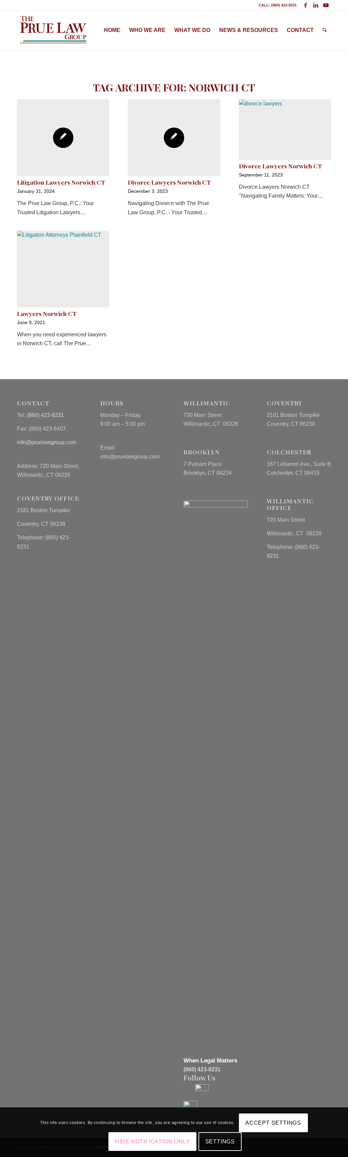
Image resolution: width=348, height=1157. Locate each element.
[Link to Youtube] (326, 5)
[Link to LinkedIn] (315, 5)
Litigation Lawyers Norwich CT (61, 182)
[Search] (324, 30)
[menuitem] (112, 30)
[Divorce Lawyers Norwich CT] (174, 137)
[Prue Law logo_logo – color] (53, 30)
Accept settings (273, 1123)
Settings (220, 1141)
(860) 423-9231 (45, 415)
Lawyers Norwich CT (46, 313)
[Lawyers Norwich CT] (63, 269)
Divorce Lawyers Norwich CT (169, 182)
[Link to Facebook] (305, 5)
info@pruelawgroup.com (46, 442)
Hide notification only (152, 1141)
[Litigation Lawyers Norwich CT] (63, 137)
